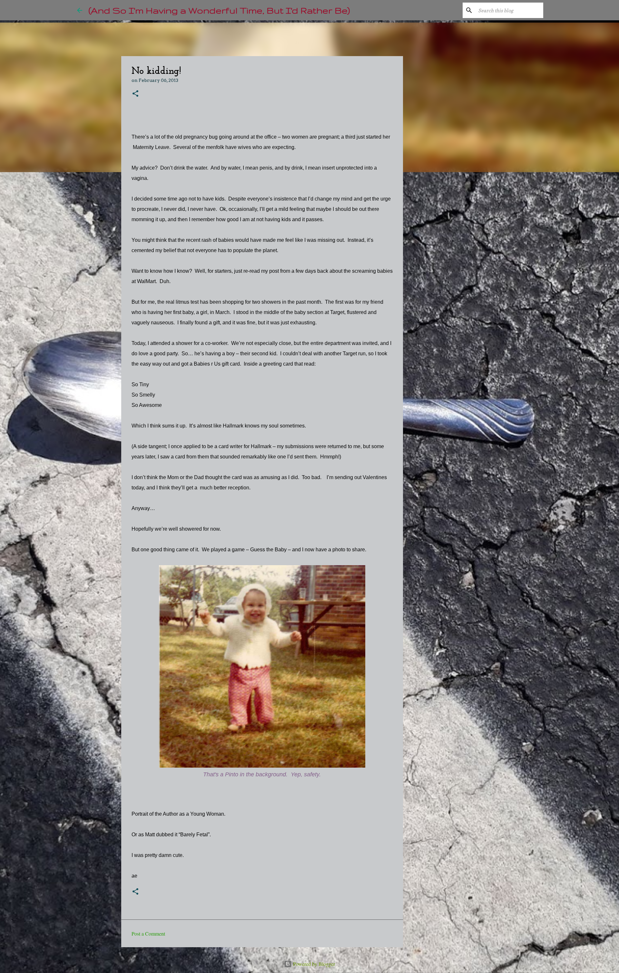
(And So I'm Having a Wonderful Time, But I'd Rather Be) (219, 10)
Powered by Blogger (313, 963)
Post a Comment (148, 933)
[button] (135, 94)
